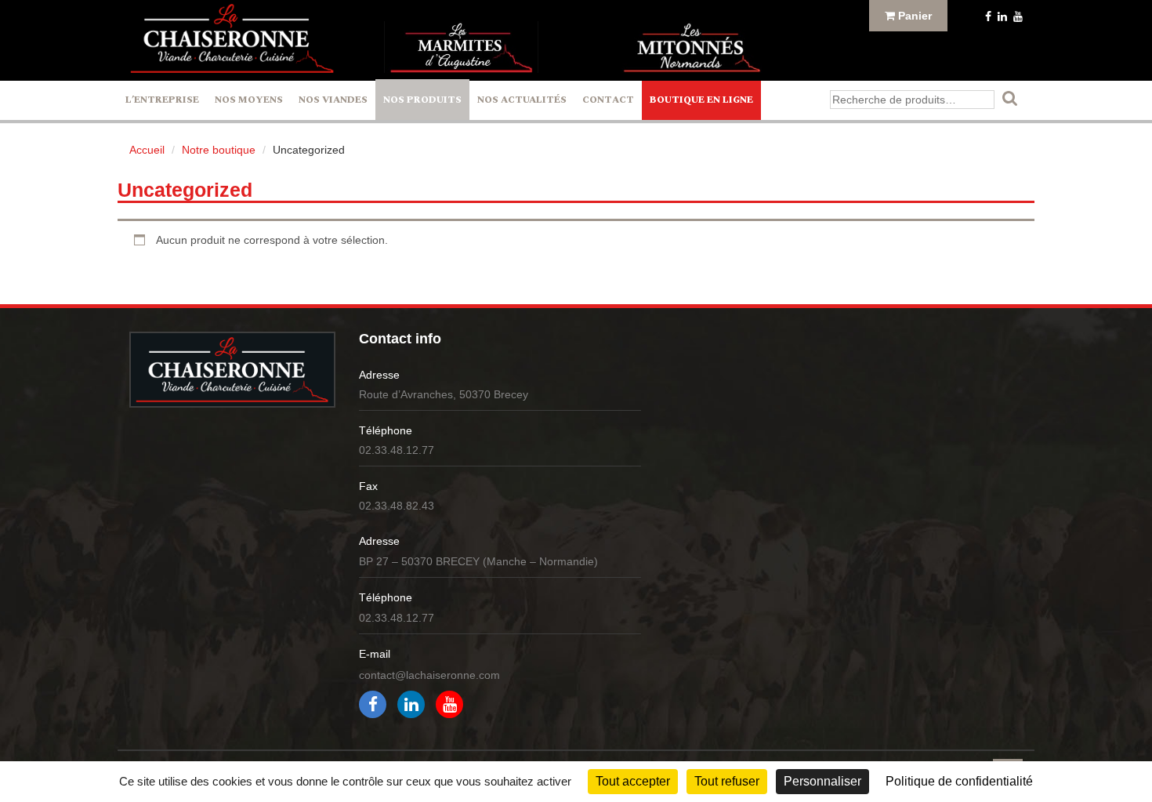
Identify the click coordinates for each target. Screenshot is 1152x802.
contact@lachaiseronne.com (429, 675)
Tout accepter (633, 781)
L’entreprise (162, 100)
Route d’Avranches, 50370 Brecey (443, 394)
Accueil (147, 149)
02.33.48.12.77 (396, 450)
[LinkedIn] (1000, 16)
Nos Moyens (249, 100)
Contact (608, 100)
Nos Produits (422, 100)
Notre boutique (218, 149)
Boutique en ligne (701, 100)
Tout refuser (726, 781)
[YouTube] (1016, 16)
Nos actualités (522, 100)
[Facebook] (986, 16)
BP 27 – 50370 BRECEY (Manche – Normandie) (478, 561)
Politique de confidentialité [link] (959, 781)
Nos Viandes (333, 100)
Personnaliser (822, 781)
